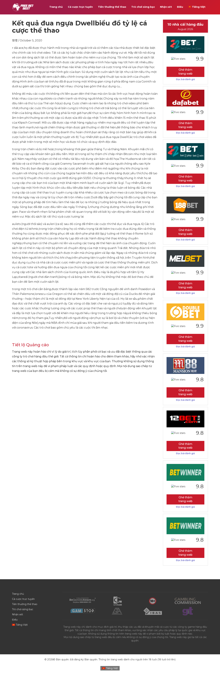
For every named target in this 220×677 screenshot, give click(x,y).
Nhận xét (166, 6)
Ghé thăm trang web (185, 71)
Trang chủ (56, 6)
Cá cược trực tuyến (80, 6)
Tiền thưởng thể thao (112, 6)
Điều (180, 6)
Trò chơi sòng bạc (143, 6)
